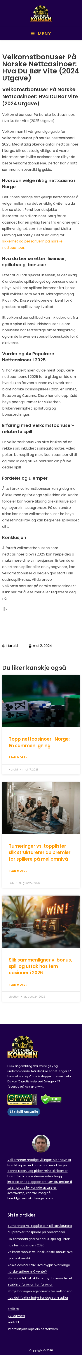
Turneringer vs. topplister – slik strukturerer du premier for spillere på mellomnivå (39, 852)
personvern (16, 1315)
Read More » (18, 757)
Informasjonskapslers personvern (33, 1329)
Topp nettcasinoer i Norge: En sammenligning (39, 742)
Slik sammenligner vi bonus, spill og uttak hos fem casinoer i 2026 (40, 966)
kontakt (13, 1322)
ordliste (13, 1309)
